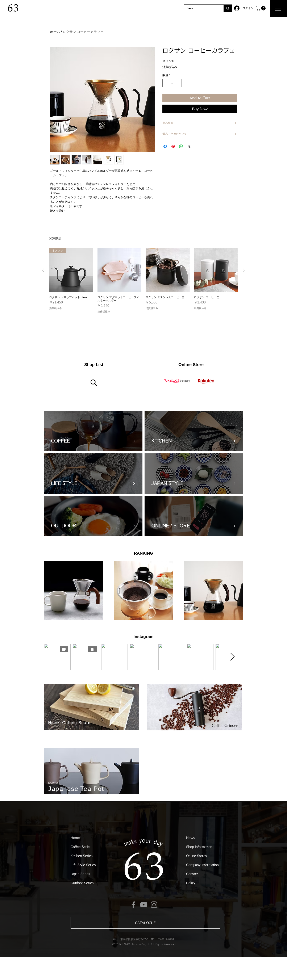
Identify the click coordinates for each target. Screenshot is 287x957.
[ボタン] (94, 431)
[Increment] (178, 83)
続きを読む (57, 210)
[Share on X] (189, 146)
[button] (278, 8)
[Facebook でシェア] (165, 146)
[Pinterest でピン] (173, 146)
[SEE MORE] (194, 381)
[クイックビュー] (119, 270)
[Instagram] (154, 904)
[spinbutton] (172, 83)
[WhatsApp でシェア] (181, 146)
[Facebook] (133, 904)
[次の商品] (243, 270)
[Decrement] (165, 83)
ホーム (55, 32)
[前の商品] (43, 270)
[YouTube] (143, 904)
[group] (143, 281)
